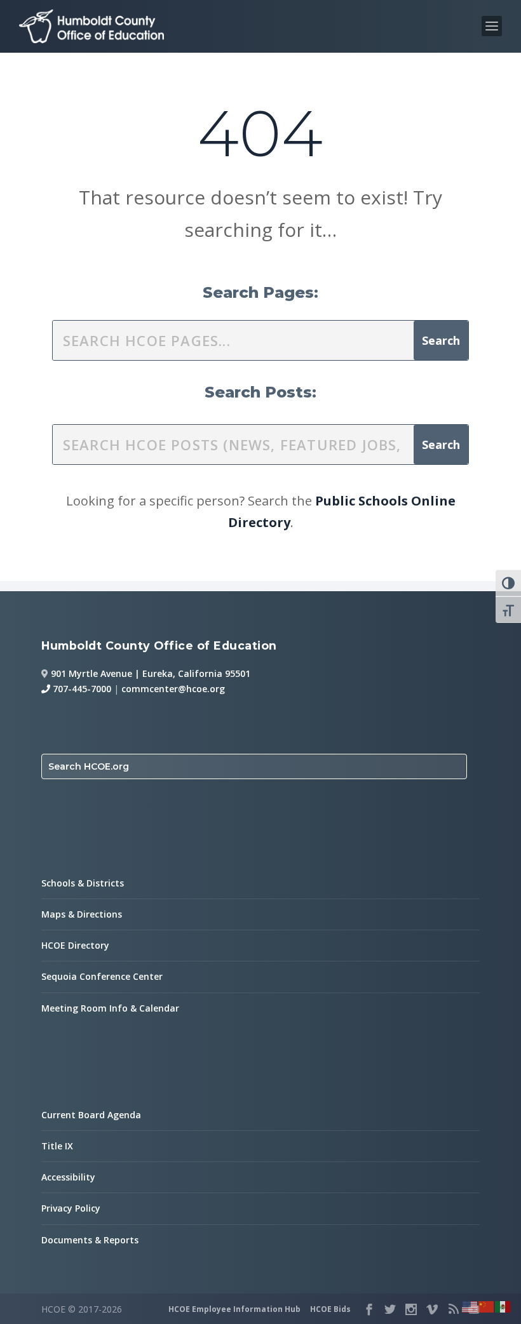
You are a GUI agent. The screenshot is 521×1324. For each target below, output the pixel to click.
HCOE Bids (330, 1309)
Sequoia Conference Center (102, 976)
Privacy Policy (70, 1208)
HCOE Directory (75, 945)
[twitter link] (390, 1309)
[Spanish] (503, 1306)
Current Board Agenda (91, 1115)
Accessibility (68, 1177)
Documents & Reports (90, 1240)
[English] (470, 1306)
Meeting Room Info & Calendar (110, 1008)
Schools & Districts (82, 883)
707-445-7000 (80, 689)
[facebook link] (369, 1309)
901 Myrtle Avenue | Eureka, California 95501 (150, 673)
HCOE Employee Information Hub (234, 1309)
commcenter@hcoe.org (173, 689)
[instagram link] (411, 1309)
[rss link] (453, 1309)
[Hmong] (486, 1306)
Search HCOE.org (88, 766)
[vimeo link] (432, 1309)
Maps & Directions (81, 914)
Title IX (57, 1146)
